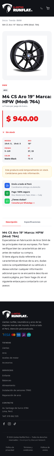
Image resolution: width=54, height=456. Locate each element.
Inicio (5, 20)
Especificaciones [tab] (32, 222)
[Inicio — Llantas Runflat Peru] (17, 8)
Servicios (7, 370)
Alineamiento (8, 385)
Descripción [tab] (11, 222)
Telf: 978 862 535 (10, 416)
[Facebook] (3, 423)
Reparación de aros (11, 395)
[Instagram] (9, 423)
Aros (4, 353)
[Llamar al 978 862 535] (41, 8)
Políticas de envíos (45, 448)
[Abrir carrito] (48, 8)
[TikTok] (14, 423)
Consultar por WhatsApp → (23, 203)
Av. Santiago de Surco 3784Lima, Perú (15, 409)
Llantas (5, 348)
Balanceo (6, 380)
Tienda (12, 20)
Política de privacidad (10, 448)
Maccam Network (38, 440)
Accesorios (7, 362)
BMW (19, 20)
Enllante (6, 375)
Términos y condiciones (28, 448)
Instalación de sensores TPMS (16, 390)
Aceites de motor (10, 357)
